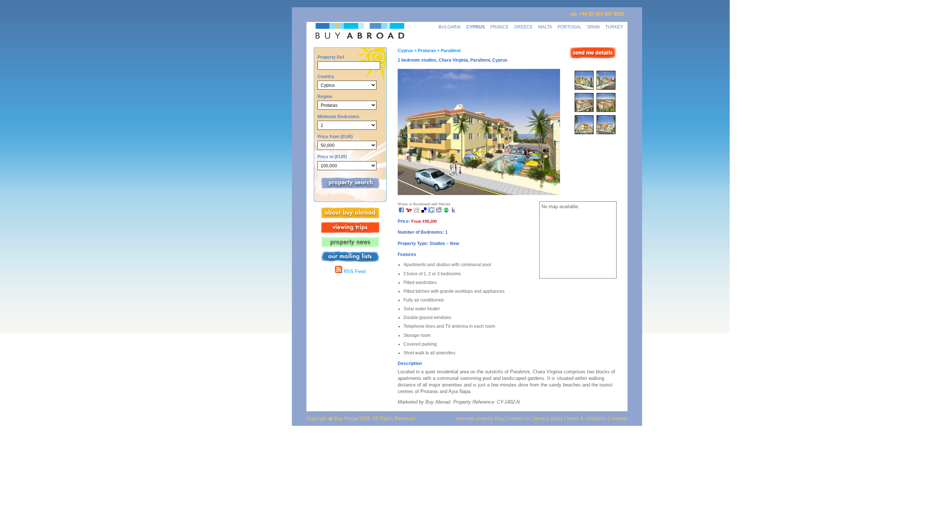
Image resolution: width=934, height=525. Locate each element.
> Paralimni (448, 50)
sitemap (618, 418)
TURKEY (614, 26)
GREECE (523, 26)
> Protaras (424, 50)
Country (325, 76)
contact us (518, 418)
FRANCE (499, 26)
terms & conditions (587, 418)
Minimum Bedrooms (338, 116)
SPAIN (593, 26)
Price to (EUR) (332, 156)
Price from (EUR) (335, 136)
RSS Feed (354, 271)
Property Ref (330, 57)
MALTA (545, 26)
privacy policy (548, 418)
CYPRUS (475, 26)
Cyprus (405, 50)
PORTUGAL (569, 26)
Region (324, 96)
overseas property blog (479, 418)
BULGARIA (450, 26)
